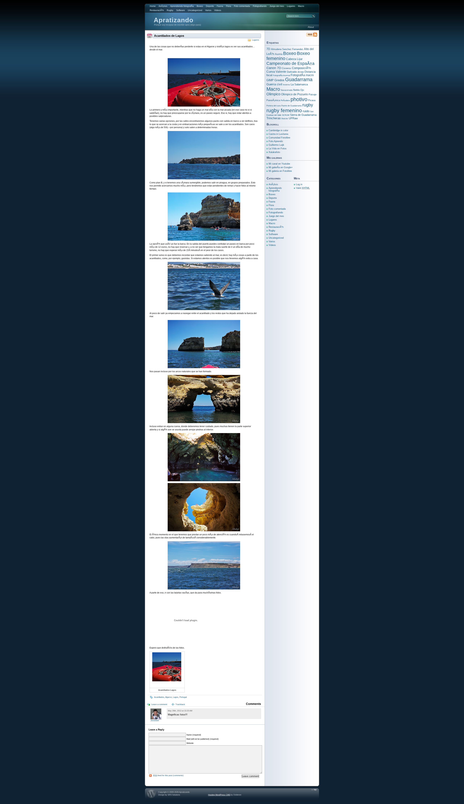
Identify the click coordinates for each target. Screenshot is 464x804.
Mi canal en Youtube (279, 163)
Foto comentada (242, 6)
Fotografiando (260, 6)
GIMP (270, 80)
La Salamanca (299, 84)
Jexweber (154, 720)
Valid (303, 188)
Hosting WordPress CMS (219, 795)
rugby (307, 104)
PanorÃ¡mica (273, 100)
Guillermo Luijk (276, 145)
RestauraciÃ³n (157, 10)
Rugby (170, 10)
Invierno (286, 85)
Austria (278, 54)
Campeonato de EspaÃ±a (290, 63)
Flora (228, 6)
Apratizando (173, 20)
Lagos (175, 697)
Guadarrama (298, 79)
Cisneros (286, 68)
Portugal (183, 697)
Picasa (311, 100)
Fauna (220, 6)
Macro (301, 6)
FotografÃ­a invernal (281, 75)
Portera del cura (273, 106)
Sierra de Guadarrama (303, 114)
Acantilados (159, 697)
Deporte (210, 6)
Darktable (292, 71)
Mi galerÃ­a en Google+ (281, 167)
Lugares (291, 6)
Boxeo (200, 6)
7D (268, 49)
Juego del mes (277, 6)
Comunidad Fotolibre (279, 137)
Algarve (168, 697)
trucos (284, 118)
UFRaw (293, 118)
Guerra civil (274, 84)
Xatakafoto (274, 152)
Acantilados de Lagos (169, 35)
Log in (299, 184)
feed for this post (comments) (168, 775)
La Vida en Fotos (278, 148)
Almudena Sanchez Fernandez (287, 49)
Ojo (302, 90)
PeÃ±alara (285, 100)
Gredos (279, 80)
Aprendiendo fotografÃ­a (182, 6)
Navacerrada (286, 90)
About (311, 27)
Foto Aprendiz (276, 141)
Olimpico (273, 94)
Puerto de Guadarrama (291, 106)
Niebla (296, 90)
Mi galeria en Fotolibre (280, 171)
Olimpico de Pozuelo (294, 94)
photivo (299, 99)
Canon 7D (273, 68)
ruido (306, 111)
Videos (217, 10)
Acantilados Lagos (167, 690)
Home (153, 6)
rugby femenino (284, 110)
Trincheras (273, 118)
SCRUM (285, 115)
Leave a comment (159, 704)
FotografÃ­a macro (302, 75)
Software (180, 10)
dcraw (301, 71)
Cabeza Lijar (294, 59)
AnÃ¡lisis (163, 6)
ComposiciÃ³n (301, 68)
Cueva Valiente (276, 71)
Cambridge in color (278, 130)
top (315, 789)
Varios (208, 10)
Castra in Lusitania (278, 134)
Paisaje (312, 94)
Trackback (180, 704)
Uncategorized (195, 10)
